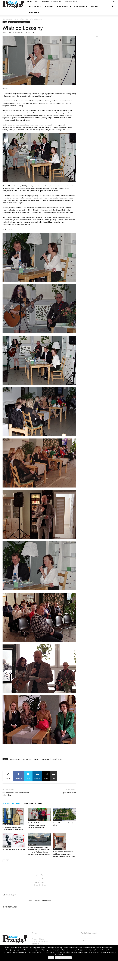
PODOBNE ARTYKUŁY (12, 803)
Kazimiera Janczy (14, 759)
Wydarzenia (26, 22)
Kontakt (33, 12)
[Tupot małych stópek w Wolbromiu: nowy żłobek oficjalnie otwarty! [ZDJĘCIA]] (39, 814)
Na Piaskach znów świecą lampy (14, 849)
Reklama (94, 6)
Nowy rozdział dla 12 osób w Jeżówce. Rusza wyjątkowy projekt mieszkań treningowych (64, 854)
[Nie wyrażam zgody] (115, 953)
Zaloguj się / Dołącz (71, 1)
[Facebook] (110, 1)
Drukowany (63, 6)
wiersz (60, 759)
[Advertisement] (39, 750)
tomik (54, 759)
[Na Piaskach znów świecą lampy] (14, 840)
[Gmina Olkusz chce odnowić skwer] (64, 814)
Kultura (19, 22)
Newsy (16, 19)
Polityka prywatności (63, 958)
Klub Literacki (27, 759)
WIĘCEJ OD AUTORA (33, 803)
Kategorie (35, 6)
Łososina (36, 759)
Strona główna (7, 19)
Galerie (49, 6)
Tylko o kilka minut (69, 793)
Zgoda (51, 958)
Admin (9, 33)
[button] (112, 6)
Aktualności (24, 19)
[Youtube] (113, 1)
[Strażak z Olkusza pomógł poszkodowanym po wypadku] (14, 816)
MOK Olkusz (45, 759)
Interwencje (81, 6)
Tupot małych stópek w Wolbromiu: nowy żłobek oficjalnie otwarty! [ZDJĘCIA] (37, 825)
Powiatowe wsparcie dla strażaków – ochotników (17, 794)
